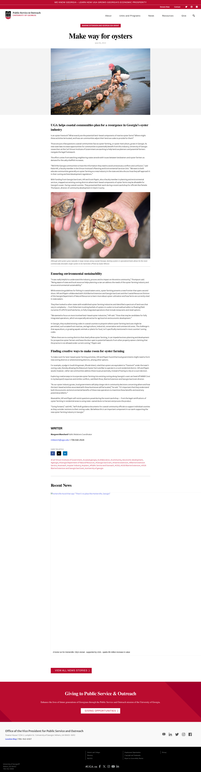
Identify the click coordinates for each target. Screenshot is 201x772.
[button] (194, 16)
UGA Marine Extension (131, 465)
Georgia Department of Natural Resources (77, 463)
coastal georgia (90, 460)
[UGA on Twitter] (104, 766)
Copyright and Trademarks (133, 755)
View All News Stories (71, 670)
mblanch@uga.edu (60, 440)
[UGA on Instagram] (109, 766)
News (151, 15)
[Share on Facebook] (53, 453)
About (108, 15)
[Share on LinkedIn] (65, 453)
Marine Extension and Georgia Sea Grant (100, 26)
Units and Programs (129, 15)
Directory (90, 755)
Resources (168, 15)
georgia (55, 463)
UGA (118, 465)
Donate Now (165, 7)
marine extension (121, 463)
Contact (177, 7)
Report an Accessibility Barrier (134, 758)
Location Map (11, 739)
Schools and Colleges (93, 752)
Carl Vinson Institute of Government (67, 460)
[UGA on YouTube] (113, 766)
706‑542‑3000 (8, 769)
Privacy (164, 752)
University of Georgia (18, 755)
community (116, 460)
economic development (133, 460)
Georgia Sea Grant (104, 463)
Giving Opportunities (100, 710)
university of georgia (94, 468)
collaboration (104, 460)
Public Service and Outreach (102, 465)
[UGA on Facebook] (100, 766)
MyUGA (89, 758)
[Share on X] (59, 453)
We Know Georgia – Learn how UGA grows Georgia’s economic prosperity (100, 2)
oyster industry (74, 465)
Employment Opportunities (133, 752)
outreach (62, 465)
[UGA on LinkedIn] (118, 766)
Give (184, 15)
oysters (86, 465)
